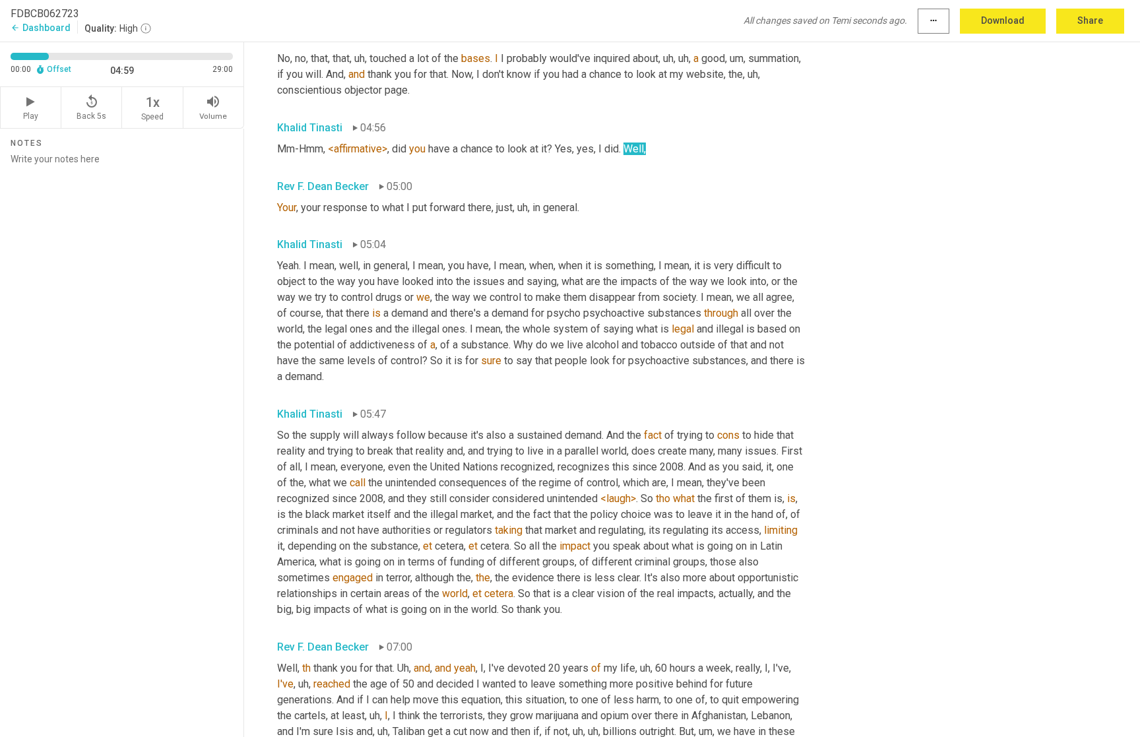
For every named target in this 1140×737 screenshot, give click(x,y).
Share (1090, 20)
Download (1003, 20)
